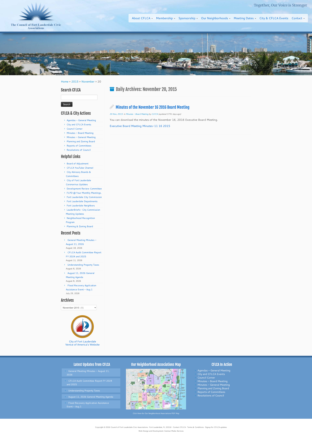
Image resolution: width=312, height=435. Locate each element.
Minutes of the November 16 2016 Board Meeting (152, 107)
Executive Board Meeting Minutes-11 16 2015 (140, 126)
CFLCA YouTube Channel (80, 167)
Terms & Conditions (195, 427)
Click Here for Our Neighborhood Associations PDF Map (156, 413)
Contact (297, 18)
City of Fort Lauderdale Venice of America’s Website (82, 342)
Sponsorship (187, 18)
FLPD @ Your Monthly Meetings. (84, 192)
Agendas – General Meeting (81, 120)
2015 (74, 81)
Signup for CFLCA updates (216, 427)
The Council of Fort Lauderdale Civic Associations (36, 26)
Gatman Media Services (173, 431)
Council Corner (74, 128)
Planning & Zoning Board (80, 226)
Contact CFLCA (179, 427)
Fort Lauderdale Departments (82, 201)
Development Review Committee (84, 188)
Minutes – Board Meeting (80, 133)
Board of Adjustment (77, 163)
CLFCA (154, 114)
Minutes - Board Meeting (137, 114)
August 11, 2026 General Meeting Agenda (90, 396)
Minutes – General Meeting (81, 137)
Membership (165, 18)
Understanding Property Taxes (83, 264)
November (88, 81)
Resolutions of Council (79, 150)
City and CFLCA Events (79, 124)
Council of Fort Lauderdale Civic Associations (129, 427)
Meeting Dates (244, 18)
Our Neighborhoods (215, 18)
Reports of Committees (79, 145)
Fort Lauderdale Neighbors (81, 205)
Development (157, 431)
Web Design (143, 431)
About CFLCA (141, 18)
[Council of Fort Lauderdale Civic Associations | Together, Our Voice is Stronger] (36, 11)
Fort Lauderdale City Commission (84, 197)
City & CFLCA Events (273, 18)
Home (64, 81)
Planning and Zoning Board (81, 141)
